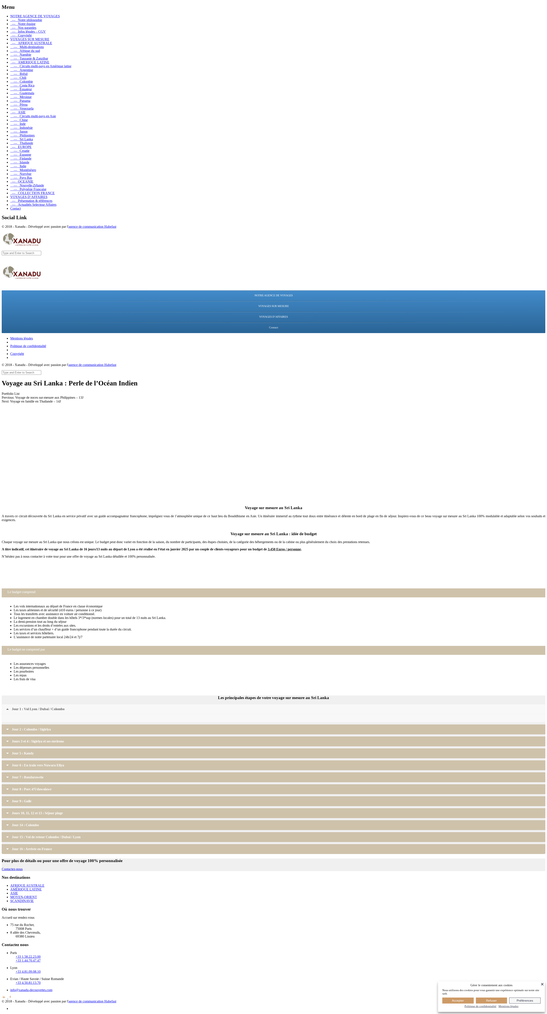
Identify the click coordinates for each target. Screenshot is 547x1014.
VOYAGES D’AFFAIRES (28, 197)
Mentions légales (21, 338)
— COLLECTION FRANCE (32, 193)
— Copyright (21, 35)
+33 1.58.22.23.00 (28, 956)
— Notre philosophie (26, 20)
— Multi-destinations (27, 47)
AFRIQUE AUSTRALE (27, 885)
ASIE (14, 893)
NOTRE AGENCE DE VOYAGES (35, 16)
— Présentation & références (31, 201)
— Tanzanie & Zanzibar (29, 58)
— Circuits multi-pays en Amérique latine (40, 66)
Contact (15, 208)
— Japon (19, 131)
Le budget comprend (21, 592)
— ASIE (18, 112)
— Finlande (20, 158)
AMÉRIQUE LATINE (26, 889)
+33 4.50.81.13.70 (28, 983)
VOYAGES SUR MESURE (29, 39)
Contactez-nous (12, 869)
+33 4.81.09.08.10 (28, 971)
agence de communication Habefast (92, 226)
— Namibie (20, 54)
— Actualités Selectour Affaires (33, 204)
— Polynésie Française (28, 189)
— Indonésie (21, 127)
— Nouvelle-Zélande (27, 185)
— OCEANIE (21, 181)
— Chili (18, 77)
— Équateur (21, 89)
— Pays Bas (21, 177)
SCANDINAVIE (22, 901)
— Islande (19, 162)
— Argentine (21, 70)
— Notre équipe (22, 24)
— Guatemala (22, 93)
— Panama (20, 101)
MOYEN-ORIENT (23, 897)
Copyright (17, 354)
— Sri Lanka (21, 139)
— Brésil (19, 74)
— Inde (18, 124)
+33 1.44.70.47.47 (28, 960)
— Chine (19, 120)
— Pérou (19, 104)
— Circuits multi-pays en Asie (33, 116)
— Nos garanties (23, 27)
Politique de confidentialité (28, 346)
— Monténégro (23, 170)
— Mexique (21, 97)
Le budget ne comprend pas (26, 649)
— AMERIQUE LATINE (29, 62)
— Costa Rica (22, 85)
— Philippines (22, 135)
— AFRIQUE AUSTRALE (31, 43)
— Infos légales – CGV (28, 31)
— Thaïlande (21, 143)
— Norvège (20, 174)
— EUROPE (21, 147)
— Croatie (19, 151)
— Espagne (20, 154)
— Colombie (21, 81)
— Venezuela (22, 108)
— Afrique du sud (25, 51)
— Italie (18, 166)
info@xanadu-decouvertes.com (274, 581)
